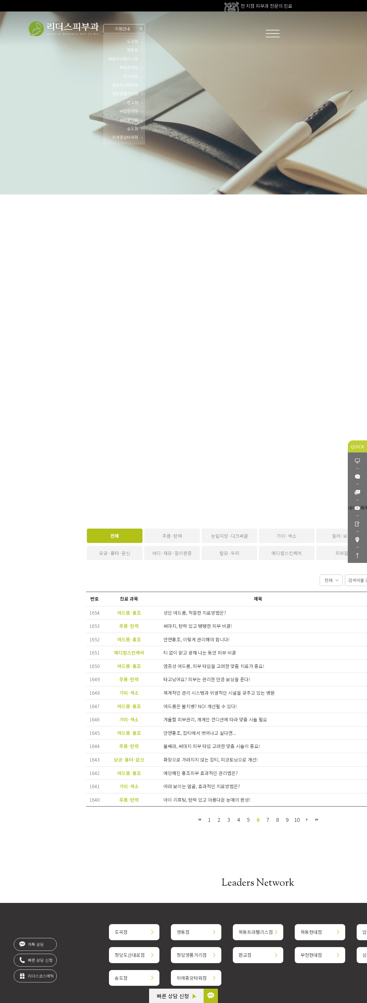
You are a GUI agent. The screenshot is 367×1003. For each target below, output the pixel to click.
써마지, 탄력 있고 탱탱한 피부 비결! (197, 625)
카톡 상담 (35, 943)
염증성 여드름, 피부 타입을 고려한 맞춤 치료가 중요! (213, 666)
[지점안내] (357, 539)
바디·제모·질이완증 (172, 553)
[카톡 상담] (210, 995)
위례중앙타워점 (125, 137)
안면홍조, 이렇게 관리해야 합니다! (196, 639)
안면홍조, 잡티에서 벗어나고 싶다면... (199, 732)
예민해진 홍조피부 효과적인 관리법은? (200, 773)
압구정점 (130, 76)
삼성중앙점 (129, 120)
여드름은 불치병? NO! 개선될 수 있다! (200, 706)
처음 (199, 819)
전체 (114, 535)
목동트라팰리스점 (123, 59)
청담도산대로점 (125, 85)
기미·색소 (286, 535)
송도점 (132, 128)
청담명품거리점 (125, 93)
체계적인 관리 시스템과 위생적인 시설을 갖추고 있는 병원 (219, 692)
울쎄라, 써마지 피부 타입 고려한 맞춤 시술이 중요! (211, 746)
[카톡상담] (357, 476)
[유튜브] (357, 507)
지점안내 (122, 29)
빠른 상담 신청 (173, 996)
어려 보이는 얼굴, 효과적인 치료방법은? (201, 786)
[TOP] (357, 555)
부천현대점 (129, 111)
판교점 (132, 102)
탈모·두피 (229, 553)
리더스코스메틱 (40, 975)
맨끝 (316, 819)
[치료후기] (357, 523)
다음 (306, 819)
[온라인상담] (357, 460)
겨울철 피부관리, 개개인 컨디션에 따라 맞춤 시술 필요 (215, 719)
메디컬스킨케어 (287, 553)
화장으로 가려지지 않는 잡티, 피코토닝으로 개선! (210, 759)
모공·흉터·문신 (114, 553)
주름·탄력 (172, 535)
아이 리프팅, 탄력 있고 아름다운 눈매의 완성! (206, 799)
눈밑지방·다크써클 (229, 535)
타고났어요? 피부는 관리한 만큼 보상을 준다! (206, 679)
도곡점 (132, 41)
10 (297, 819)
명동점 (132, 50)
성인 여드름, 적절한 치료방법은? (194, 612)
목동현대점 (129, 67)
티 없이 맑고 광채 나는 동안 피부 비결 (199, 652)
